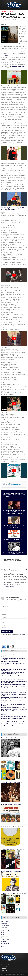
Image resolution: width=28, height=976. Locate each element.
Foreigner (3, 934)
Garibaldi (8, 569)
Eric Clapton (4, 929)
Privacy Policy (4, 970)
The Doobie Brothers (6, 930)
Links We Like (4, 966)
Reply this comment (9, 586)
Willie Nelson (4, 941)
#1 (26, 569)
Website (3, 625)
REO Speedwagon (5, 943)
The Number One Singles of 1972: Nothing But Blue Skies (14, 827)
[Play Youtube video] (14, 77)
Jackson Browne (5, 925)
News (11, 12)
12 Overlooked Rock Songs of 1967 (14, 540)
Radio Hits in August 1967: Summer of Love (11, 804)
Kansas (3, 937)
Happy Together (4, 936)
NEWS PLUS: (5, 12)
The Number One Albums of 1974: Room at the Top (12, 849)
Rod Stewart (4, 946)
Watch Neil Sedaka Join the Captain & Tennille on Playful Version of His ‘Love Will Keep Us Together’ (14, 512)
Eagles (2, 932)
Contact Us (3, 968)
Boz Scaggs (4, 945)
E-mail (2, 620)
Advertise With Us (5, 964)
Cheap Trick (4, 927)
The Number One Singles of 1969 (8, 760)
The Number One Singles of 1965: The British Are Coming (14, 893)
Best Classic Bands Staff (9, 20)
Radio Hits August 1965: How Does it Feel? (11, 871)
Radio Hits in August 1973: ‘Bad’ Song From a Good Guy (14, 552)
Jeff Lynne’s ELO (5, 939)
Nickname (3, 614)
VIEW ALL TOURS (5, 921)
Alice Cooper (4, 923)
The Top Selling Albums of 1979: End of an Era (11, 782)
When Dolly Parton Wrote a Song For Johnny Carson (14, 526)
